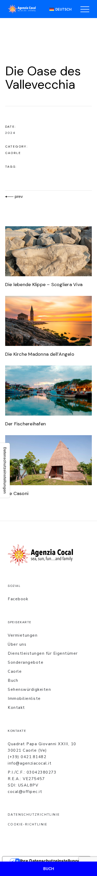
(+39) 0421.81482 (27, 756)
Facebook (18, 599)
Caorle (13, 153)
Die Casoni (16, 493)
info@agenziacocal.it (29, 763)
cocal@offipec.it (25, 791)
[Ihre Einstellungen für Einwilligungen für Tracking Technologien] (5, 470)
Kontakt (16, 707)
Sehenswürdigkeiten (29, 689)
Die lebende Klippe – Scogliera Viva (44, 284)
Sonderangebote (25, 662)
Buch (13, 680)
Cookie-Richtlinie (28, 824)
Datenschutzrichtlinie (34, 815)
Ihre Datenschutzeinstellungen (51, 860)
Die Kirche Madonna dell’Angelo (39, 354)
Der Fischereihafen (25, 424)
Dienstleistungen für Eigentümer (43, 653)
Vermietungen (23, 635)
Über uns (17, 644)
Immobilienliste (24, 698)
